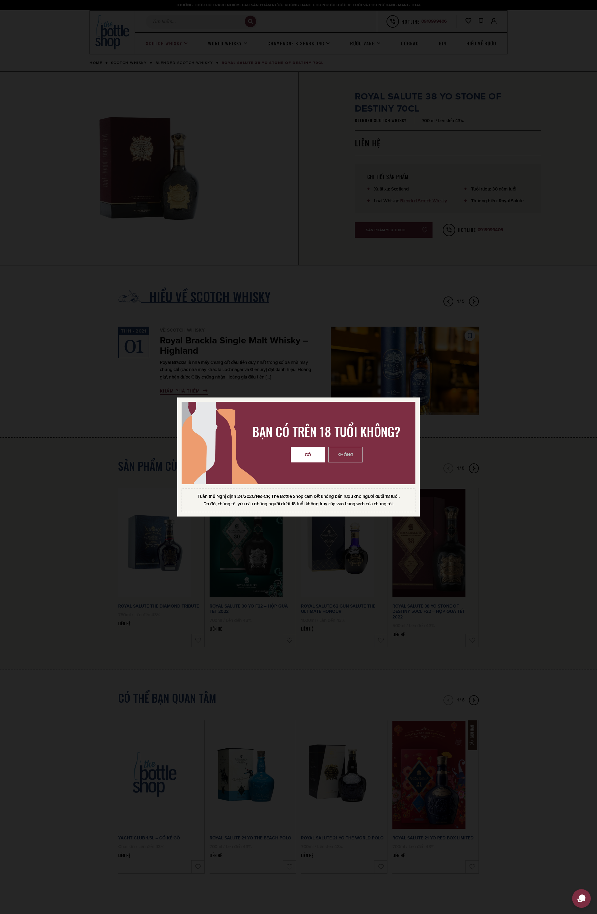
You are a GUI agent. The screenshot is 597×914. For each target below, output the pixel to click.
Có (308, 454)
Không (345, 454)
